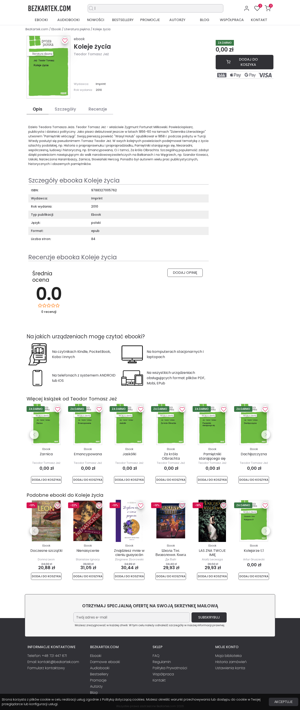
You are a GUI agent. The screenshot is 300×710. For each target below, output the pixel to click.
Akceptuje (283, 701)
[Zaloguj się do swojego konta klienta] (247, 8)
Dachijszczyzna (254, 454)
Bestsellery (123, 19)
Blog (204, 19)
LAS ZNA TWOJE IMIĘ (212, 552)
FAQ (156, 655)
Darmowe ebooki (105, 661)
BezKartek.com (37, 29)
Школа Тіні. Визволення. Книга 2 (170, 554)
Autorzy (177, 19)
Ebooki (41, 19)
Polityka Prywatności (170, 668)
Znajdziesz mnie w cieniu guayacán (129, 552)
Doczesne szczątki (46, 550)
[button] (268, 8)
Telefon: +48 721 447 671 (47, 655)
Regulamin (162, 661)
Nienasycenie (87, 550)
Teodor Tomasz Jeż (91, 54)
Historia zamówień (231, 661)
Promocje (150, 19)
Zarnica (46, 454)
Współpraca (232, 19)
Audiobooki (68, 19)
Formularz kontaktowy (46, 668)
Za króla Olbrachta (171, 456)
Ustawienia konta (230, 668)
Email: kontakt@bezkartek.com (53, 661)
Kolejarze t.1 (254, 550)
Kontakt (259, 19)
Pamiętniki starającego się (212, 456)
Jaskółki (129, 454)
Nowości (95, 19)
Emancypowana (88, 454)
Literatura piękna (77, 29)
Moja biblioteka (228, 655)
